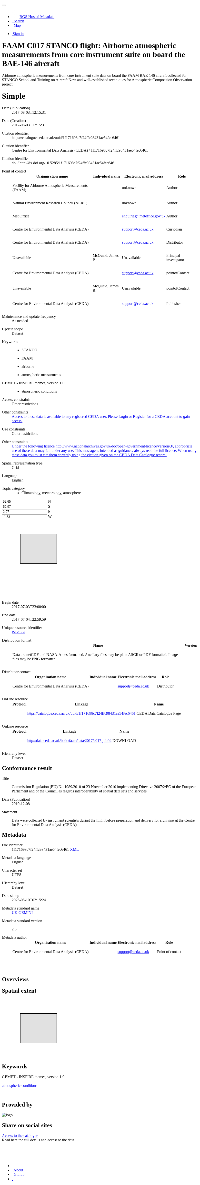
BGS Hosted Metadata (37, 17)
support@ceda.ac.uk (137, 229)
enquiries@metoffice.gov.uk (143, 216)
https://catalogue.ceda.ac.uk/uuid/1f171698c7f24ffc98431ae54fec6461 (81, 713)
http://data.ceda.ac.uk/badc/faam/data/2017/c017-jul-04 (69, 740)
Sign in (18, 34)
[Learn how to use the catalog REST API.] (12, 1179)
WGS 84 (18, 632)
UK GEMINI (22, 912)
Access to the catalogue (20, 1135)
